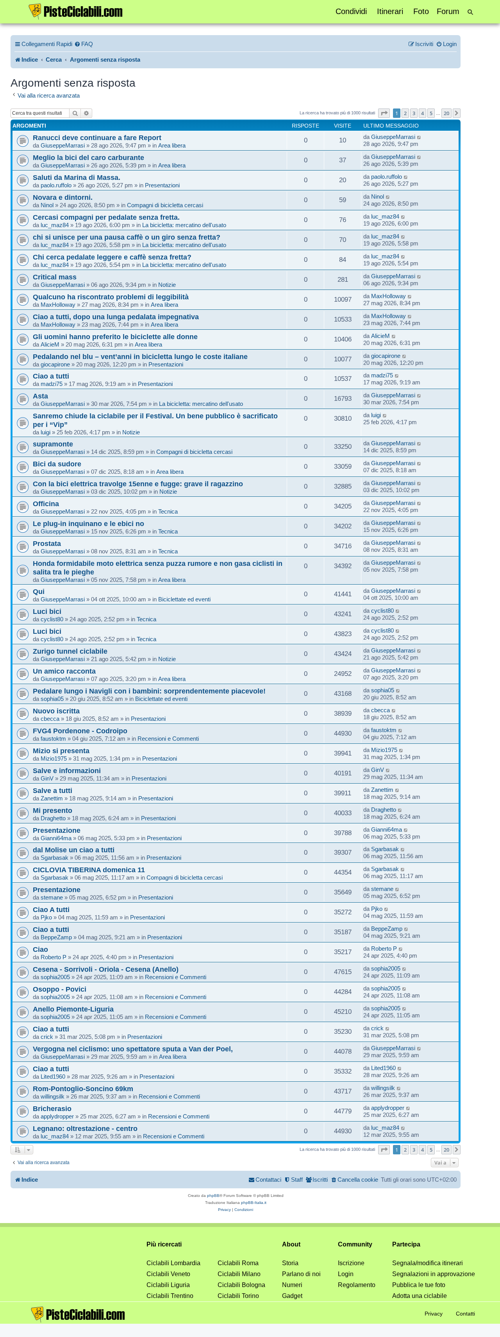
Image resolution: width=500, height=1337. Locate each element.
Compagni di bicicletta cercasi (165, 205)
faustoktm (53, 738)
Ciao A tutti (51, 909)
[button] (384, 113)
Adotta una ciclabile (419, 1296)
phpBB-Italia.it (253, 1202)
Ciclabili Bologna (241, 1285)
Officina (46, 504)
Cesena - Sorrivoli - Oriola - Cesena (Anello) (106, 969)
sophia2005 (55, 977)
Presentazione (56, 830)
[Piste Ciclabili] (76, 11)
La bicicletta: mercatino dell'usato (184, 225)
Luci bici (47, 611)
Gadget (292, 1296)
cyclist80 (52, 619)
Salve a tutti (52, 790)
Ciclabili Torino (238, 1296)
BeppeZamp (56, 937)
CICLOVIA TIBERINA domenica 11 (89, 870)
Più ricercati (164, 1244)
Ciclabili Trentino (169, 1296)
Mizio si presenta (61, 751)
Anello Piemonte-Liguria (73, 1009)
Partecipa (406, 1244)
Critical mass (55, 277)
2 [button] (405, 113)
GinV (47, 778)
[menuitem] (83, 44)
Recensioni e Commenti (168, 738)
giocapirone (55, 364)
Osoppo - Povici (59, 989)
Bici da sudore (57, 464)
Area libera (172, 145)
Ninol (47, 205)
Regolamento (356, 1285)
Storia (290, 1263)
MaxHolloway (58, 304)
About (291, 1244)
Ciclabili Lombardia (173, 1263)
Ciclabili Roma (238, 1263)
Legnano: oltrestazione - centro (85, 1128)
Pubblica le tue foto (418, 1285)
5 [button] (431, 113)
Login (346, 1274)
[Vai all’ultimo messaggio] (419, 136)
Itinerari (390, 11)
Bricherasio (52, 1108)
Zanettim (52, 798)
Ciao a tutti (51, 376)
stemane (52, 897)
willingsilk (52, 1096)
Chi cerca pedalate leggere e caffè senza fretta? (112, 257)
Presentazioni (162, 185)
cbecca (50, 718)
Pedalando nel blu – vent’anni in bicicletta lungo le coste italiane (140, 356)
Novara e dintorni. (63, 197)
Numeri (292, 1285)
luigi (45, 432)
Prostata (47, 543)
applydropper (57, 1116)
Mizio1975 (54, 758)
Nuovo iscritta (56, 711)
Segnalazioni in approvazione (433, 1274)
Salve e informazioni (67, 770)
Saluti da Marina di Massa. (76, 177)
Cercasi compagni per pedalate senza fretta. (106, 217)
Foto (421, 11)
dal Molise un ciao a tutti (73, 850)
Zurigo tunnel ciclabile (70, 651)
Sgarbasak (54, 857)
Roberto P (53, 957)
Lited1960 (53, 1076)
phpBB (213, 1195)
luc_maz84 (55, 225)
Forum (448, 11)
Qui (39, 591)
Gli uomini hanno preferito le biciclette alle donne (115, 336)
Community (355, 1244)
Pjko (46, 917)
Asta (40, 396)
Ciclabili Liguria (168, 1285)
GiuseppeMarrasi (63, 145)
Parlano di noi (301, 1274)
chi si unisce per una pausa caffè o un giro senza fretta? (126, 237)
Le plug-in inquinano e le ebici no (88, 523)
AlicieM (50, 344)
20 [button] (446, 113)
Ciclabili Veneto (168, 1274)
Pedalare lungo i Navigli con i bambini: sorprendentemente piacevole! (149, 691)
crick (47, 1036)
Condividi (351, 11)
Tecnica (168, 511)
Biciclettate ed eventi (184, 599)
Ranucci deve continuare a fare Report (97, 137)
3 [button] (413, 113)
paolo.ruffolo (56, 185)
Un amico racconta (64, 671)
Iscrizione (351, 1263)
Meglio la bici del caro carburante (88, 157)
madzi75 (51, 383)
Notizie (167, 284)
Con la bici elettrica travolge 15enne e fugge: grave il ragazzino (138, 484)
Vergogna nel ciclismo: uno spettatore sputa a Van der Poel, (133, 1049)
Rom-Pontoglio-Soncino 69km (83, 1089)
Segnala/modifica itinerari (427, 1263)
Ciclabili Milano (239, 1274)
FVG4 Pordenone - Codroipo (80, 731)
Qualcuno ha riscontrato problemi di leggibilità (111, 297)
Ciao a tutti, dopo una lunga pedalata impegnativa (116, 317)
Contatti (465, 1313)
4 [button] (422, 113)
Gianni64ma (56, 838)
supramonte (53, 444)
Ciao (40, 949)
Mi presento (52, 810)
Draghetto (53, 818)
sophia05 (52, 698)
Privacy (434, 1313)
